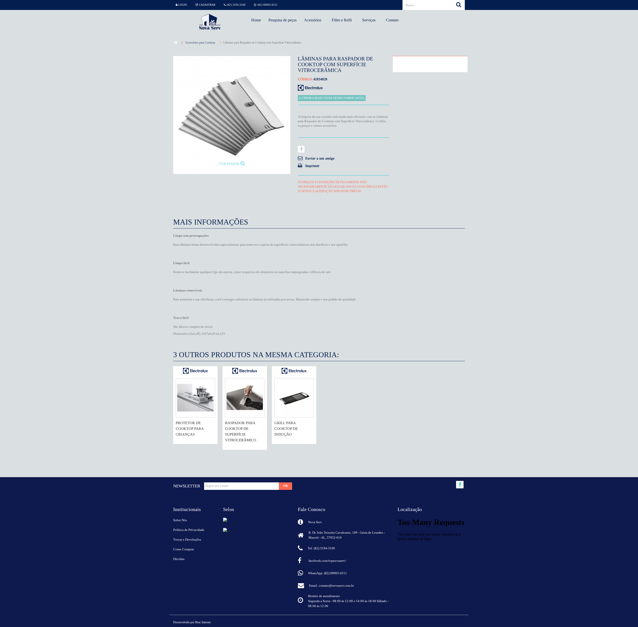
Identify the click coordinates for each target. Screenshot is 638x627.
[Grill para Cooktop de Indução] (294, 397)
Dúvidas (178, 559)
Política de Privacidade (188, 530)
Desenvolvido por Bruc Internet (192, 622)
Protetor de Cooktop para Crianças (190, 428)
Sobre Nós (180, 520)
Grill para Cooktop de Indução (286, 428)
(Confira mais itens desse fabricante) (331, 98)
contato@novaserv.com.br (336, 585)
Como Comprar (183, 549)
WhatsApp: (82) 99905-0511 (327, 573)
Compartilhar (301, 149)
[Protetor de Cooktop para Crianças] (195, 397)
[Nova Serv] (209, 22)
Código (305, 79)
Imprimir (312, 166)
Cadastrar (206, 4)
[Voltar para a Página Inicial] (175, 43)
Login (182, 4)
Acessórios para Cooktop (200, 42)
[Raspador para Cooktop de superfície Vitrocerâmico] (244, 397)
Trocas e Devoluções (187, 539)
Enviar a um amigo (319, 158)
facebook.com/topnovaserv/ (327, 561)
